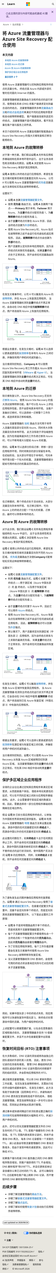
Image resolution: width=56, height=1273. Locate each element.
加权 (26, 423)
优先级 (42, 182)
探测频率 (24, 353)
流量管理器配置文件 (31, 200)
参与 (41, 1260)
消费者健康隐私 (19, 1264)
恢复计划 (32, 1206)
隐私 (40, 1251)
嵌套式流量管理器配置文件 (32, 1198)
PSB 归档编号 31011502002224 (17, 1251)
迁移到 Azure (9, 400)
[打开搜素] (53, 4)
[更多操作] (51, 24)
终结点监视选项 (15, 112)
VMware (28, 372)
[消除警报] (52, 11)
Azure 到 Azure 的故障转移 (18, 68)
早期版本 (21, 1260)
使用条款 (37, 1264)
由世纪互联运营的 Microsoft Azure (19, 1255)
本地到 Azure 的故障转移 (17, 60)
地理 (26, 823)
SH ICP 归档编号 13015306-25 (16, 1247)
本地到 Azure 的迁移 (14, 64)
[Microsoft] (28, 4)
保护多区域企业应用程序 (16, 72)
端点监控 (22, 1202)
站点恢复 (16, 24)
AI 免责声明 (7, 1260)
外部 (27, 225)
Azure (6, 24)
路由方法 (37, 1194)
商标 (4, 1268)
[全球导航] (3, 4)
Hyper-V (41, 372)
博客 (31, 1260)
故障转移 (7, 298)
